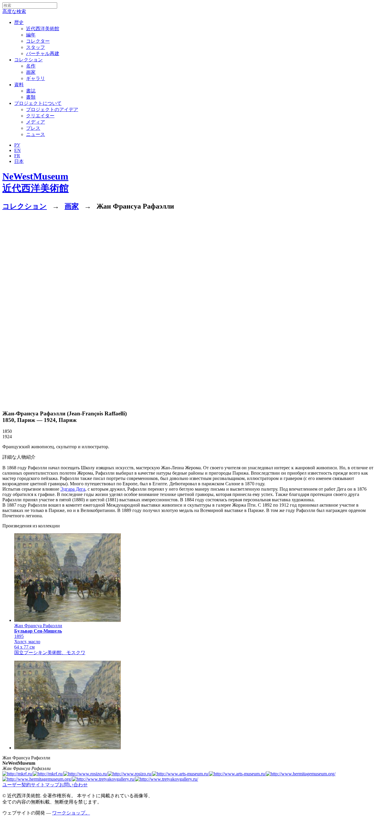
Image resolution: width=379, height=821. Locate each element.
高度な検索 (14, 11)
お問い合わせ (73, 784)
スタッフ (35, 47)
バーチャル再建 (42, 53)
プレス (33, 128)
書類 (31, 97)
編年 (31, 34)
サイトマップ (45, 784)
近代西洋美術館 (42, 28)
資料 (19, 84)
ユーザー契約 (16, 784)
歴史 (19, 22)
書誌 (31, 90)
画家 (31, 72)
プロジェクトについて (38, 103)
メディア (35, 121)
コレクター (38, 41)
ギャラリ (35, 78)
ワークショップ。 (71, 812)
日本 (19, 161)
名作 (31, 65)
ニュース (35, 134)
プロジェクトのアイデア (52, 109)
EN (17, 150)
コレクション (28, 59)
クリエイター (40, 115)
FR (17, 155)
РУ (17, 145)
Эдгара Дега (72, 489)
